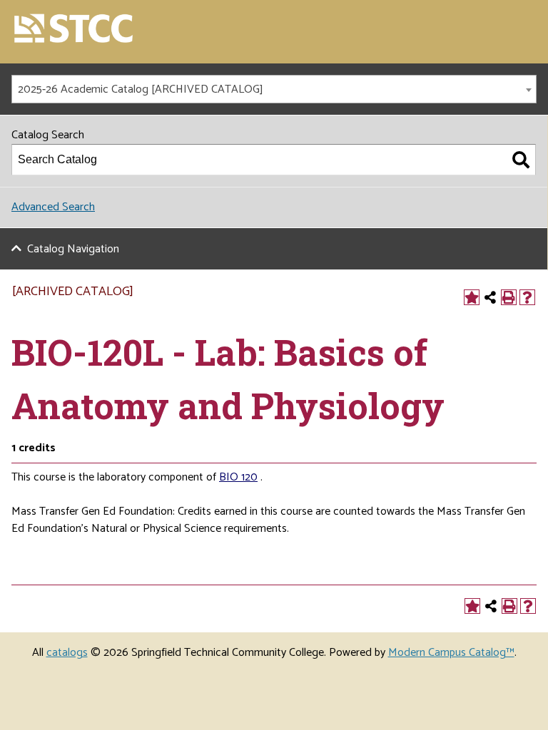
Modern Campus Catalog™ (451, 652)
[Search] (521, 159)
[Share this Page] (490, 297)
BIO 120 (238, 477)
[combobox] (274, 89)
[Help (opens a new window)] (527, 297)
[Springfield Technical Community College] (74, 30)
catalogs (67, 652)
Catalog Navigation (73, 249)
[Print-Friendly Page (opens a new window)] (509, 297)
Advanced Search (53, 207)
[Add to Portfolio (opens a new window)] (472, 297)
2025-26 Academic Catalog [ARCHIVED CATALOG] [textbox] (140, 89)
